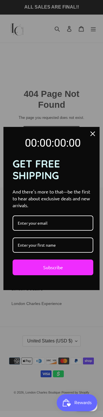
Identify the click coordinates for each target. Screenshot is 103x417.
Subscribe (53, 267)
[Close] (93, 134)
